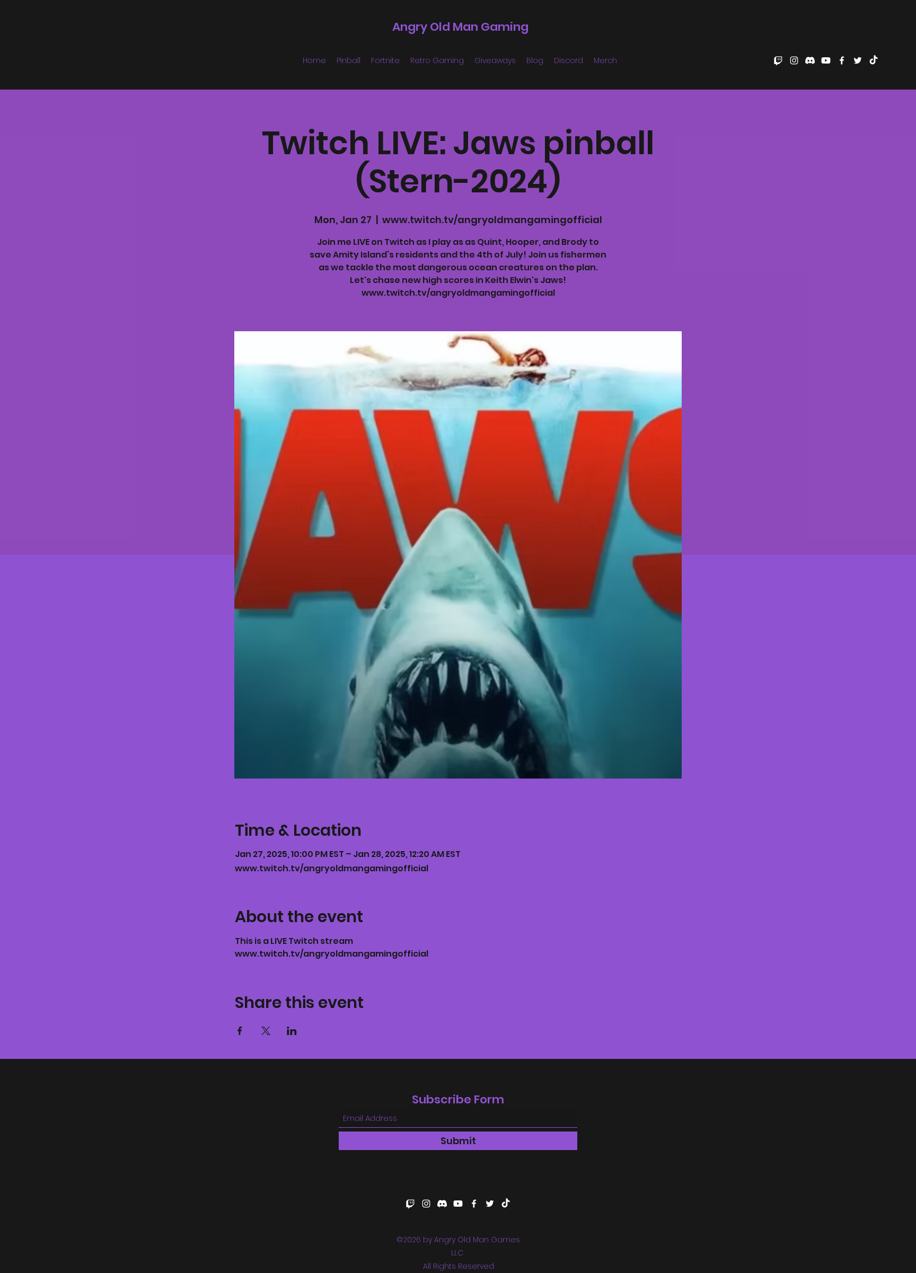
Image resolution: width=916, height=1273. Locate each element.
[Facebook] (841, 60)
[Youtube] (826, 60)
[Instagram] (794, 60)
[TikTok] (873, 60)
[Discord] (810, 60)
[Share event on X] (266, 1031)
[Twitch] (778, 60)
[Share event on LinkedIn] (292, 1031)
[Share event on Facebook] (240, 1031)
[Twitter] (857, 60)
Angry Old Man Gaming (460, 27)
